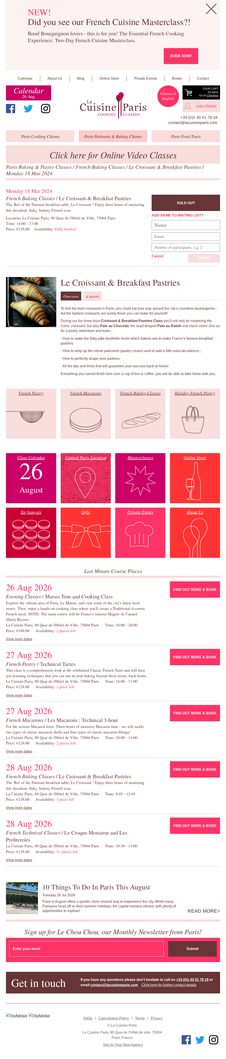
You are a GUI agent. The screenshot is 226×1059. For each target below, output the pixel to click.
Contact (203, 78)
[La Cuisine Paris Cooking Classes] (113, 105)
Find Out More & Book (195, 590)
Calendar (25, 78)
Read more (202, 911)
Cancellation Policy (113, 1018)
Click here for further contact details (168, 985)
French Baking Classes (101, 166)
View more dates (19, 639)
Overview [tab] (71, 296)
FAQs (87, 1018)
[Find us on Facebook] (10, 108)
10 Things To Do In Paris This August (96, 886)
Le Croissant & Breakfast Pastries (165, 166)
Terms (140, 1018)
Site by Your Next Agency (123, 1045)
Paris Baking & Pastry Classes (39, 166)
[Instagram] (45, 108)
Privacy (156, 1018)
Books (177, 78)
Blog (80, 78)
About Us (54, 78)
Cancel (157, 256)
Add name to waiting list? (177, 215)
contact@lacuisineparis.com (192, 123)
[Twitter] (28, 108)
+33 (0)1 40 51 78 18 (198, 117)
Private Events (145, 78)
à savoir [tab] (92, 296)
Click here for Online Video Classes (113, 155)
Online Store (109, 78)
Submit (204, 258)
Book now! (181, 56)
